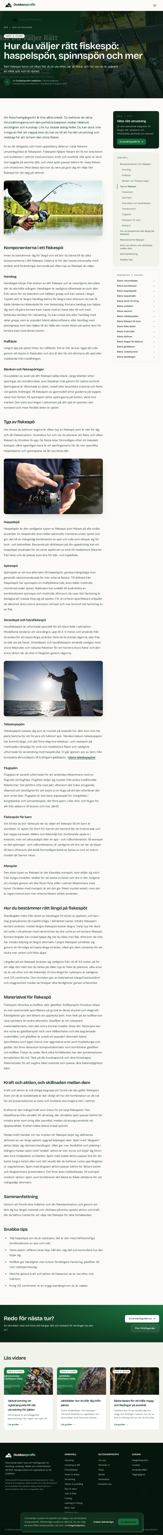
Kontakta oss (104, 1484)
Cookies (136, 1465)
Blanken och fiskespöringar (135, 180)
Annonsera (103, 1479)
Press (101, 1469)
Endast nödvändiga (103, 1521)
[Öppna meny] (155, 5)
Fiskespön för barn (131, 220)
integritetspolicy (76, 1525)
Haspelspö (127, 191)
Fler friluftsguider (145, 1328)
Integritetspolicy (140, 1460)
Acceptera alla (128, 1521)
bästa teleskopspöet (81, 757)
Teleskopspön (129, 208)
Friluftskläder (71, 1469)
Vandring (69, 1460)
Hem (6, 27)
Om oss (102, 1460)
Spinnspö (126, 197)
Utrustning (70, 1479)
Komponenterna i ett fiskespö (135, 164)
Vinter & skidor (72, 1474)
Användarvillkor (139, 1469)
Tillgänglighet (138, 1474)
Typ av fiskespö (128, 186)
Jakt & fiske (70, 1493)
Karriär (101, 1474)
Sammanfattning (129, 253)
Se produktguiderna (130, 141)
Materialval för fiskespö (132, 239)
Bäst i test (70, 1507)
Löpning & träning (74, 1503)
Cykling (68, 1498)
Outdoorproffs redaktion (28, 80)
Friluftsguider (22, 27)
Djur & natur (71, 1488)
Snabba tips (126, 259)
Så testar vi (104, 1465)
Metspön (126, 225)
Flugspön (126, 214)
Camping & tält (72, 1465)
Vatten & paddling (74, 1484)
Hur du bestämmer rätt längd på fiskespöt (137, 232)
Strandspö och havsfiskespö (136, 203)
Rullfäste (126, 175)
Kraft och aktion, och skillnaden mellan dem (136, 247)
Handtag (126, 169)
